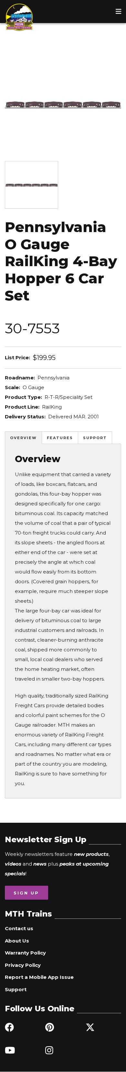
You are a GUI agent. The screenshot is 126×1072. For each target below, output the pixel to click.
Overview (23, 438)
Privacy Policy (23, 965)
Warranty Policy (25, 953)
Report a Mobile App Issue (39, 977)
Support (95, 438)
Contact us (19, 928)
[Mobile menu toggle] (118, 11)
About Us (17, 941)
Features (60, 438)
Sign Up (26, 892)
